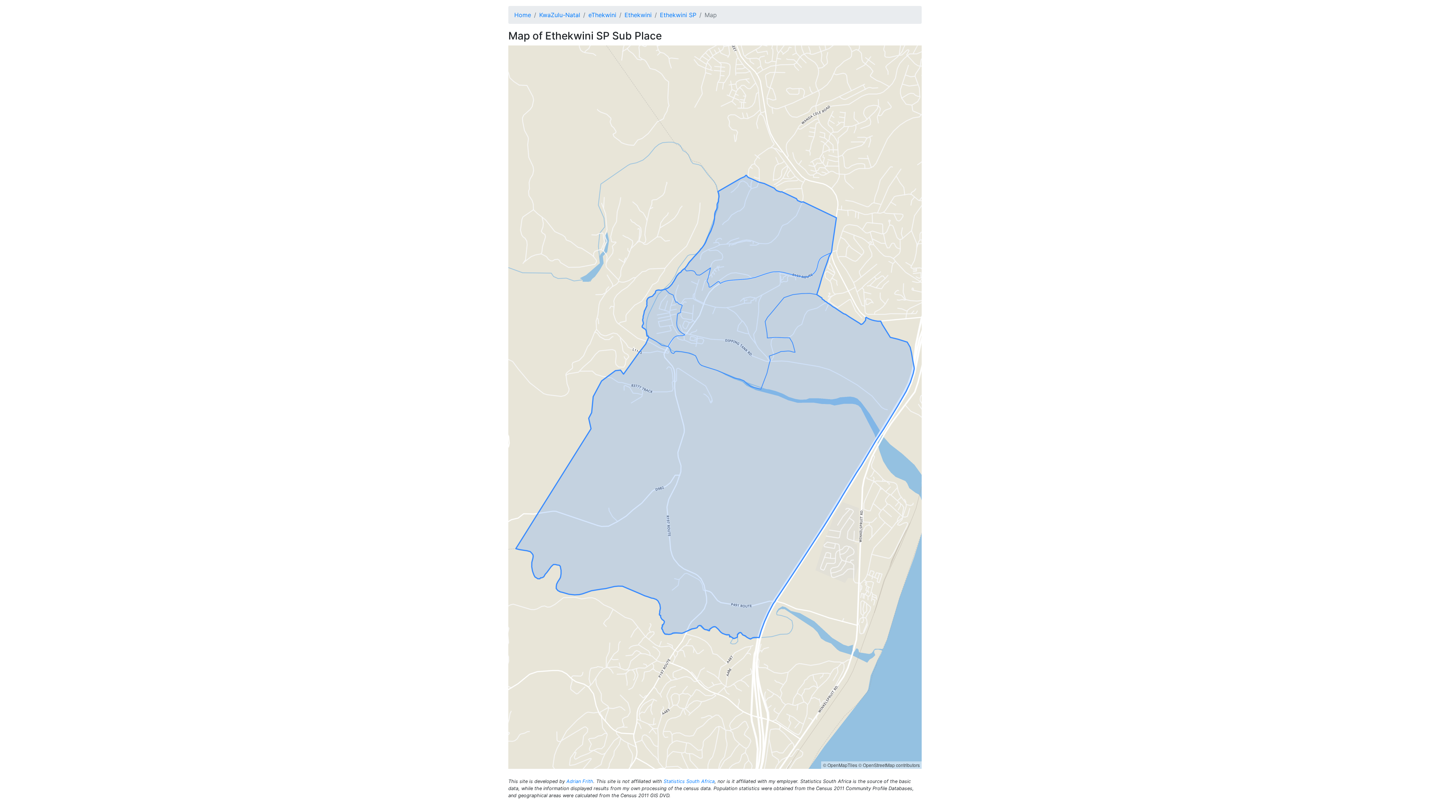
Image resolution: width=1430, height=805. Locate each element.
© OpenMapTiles (840, 765)
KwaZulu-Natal (559, 15)
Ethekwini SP (678, 15)
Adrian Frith (579, 781)
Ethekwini (638, 15)
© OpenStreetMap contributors (889, 765)
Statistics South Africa (689, 781)
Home (522, 15)
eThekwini (602, 15)
